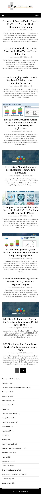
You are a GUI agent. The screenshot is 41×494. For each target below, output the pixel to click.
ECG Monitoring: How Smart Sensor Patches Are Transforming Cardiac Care (20, 347)
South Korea (6, 479)
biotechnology (6, 405)
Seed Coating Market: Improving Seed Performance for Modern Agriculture (20, 170)
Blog (3, 409)
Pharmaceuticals (7, 461)
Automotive (6, 392)
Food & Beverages (8, 422)
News (4, 457)
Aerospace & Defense (9, 379)
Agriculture (5, 383)
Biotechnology (6, 400)
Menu (37, 15)
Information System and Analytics (12, 448)
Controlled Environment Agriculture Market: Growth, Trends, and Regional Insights (20, 282)
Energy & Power (7, 418)
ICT (3, 435)
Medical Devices (7, 452)
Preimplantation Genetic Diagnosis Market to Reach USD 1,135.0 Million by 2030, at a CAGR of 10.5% (20, 210)
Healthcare (5, 426)
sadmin (30, 30)
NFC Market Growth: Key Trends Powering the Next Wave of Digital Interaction (20, 51)
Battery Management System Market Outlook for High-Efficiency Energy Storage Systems (20, 253)
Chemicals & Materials (9, 413)
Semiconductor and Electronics (11, 474)
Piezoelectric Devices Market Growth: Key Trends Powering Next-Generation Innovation (21, 24)
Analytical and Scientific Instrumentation (15, 387)
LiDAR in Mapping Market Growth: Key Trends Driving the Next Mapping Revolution (20, 80)
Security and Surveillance (10, 470)
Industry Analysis (7, 444)
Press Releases (7, 466)
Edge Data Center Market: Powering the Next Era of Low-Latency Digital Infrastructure (20, 322)
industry (4, 439)
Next (23, 370)
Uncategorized (6, 483)
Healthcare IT (6, 431)
